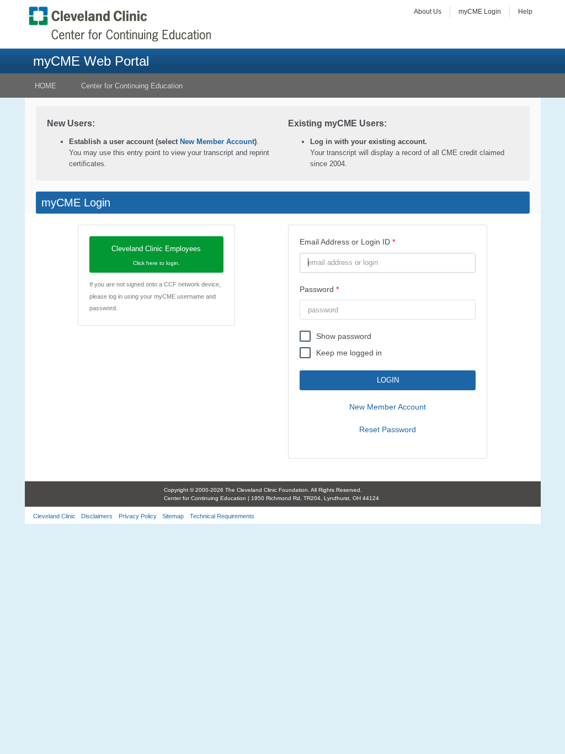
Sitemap (173, 516)
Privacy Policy (138, 516)
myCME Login (480, 11)
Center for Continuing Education (132, 86)
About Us (427, 11)
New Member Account (217, 141)
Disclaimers (97, 516)
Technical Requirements (222, 516)
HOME (45, 86)
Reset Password (387, 429)
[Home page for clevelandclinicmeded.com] (122, 23)
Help (525, 11)
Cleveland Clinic (54, 516)
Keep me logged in (349, 352)
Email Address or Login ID (345, 241)
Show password (343, 336)
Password (317, 289)
